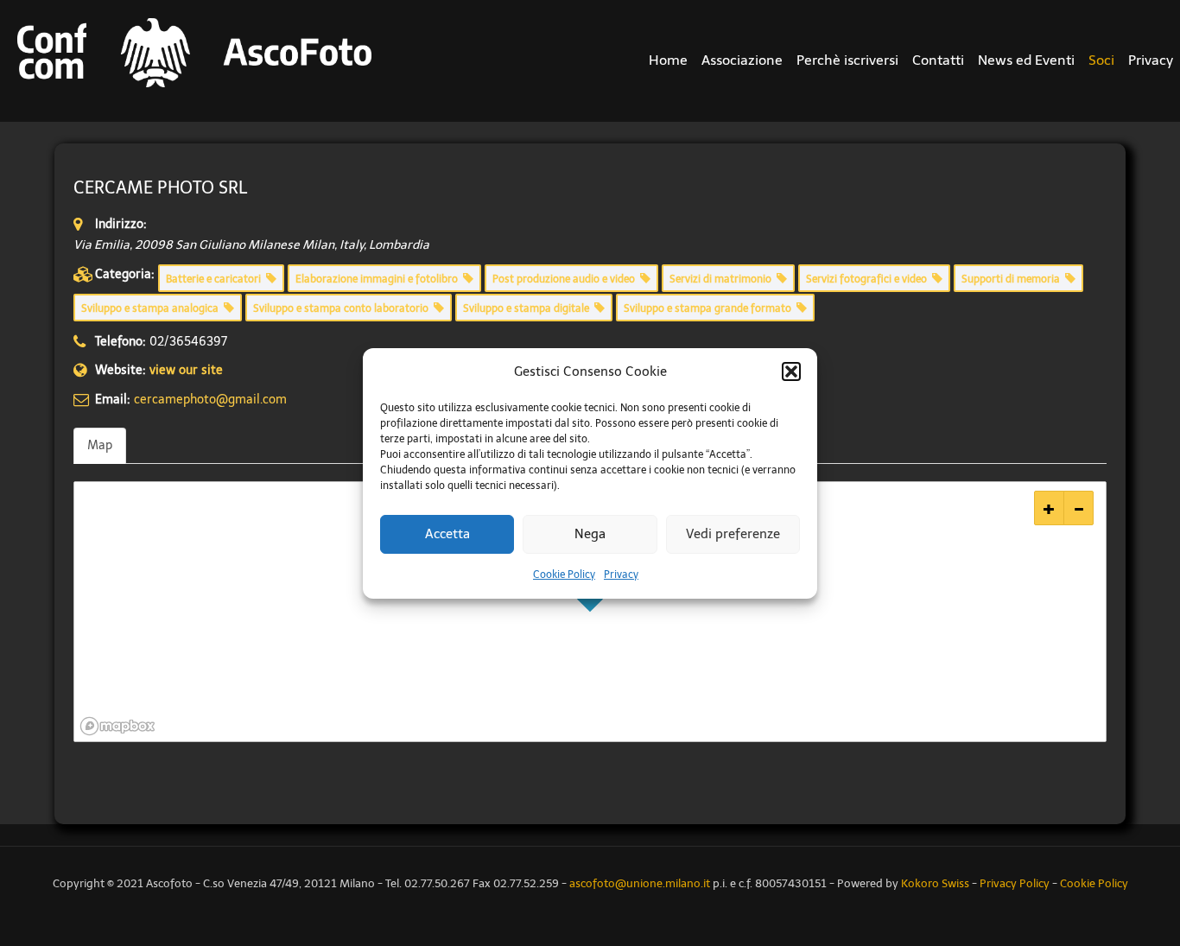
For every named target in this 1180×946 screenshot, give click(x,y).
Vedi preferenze (733, 534)
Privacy (621, 574)
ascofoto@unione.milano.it (639, 883)
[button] (791, 371)
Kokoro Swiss (935, 883)
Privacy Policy (1015, 883)
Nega (590, 534)
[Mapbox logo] (117, 726)
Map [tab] (99, 445)
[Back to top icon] (1123, 859)
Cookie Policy (564, 574)
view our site (186, 370)
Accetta (447, 534)
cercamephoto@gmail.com (210, 399)
